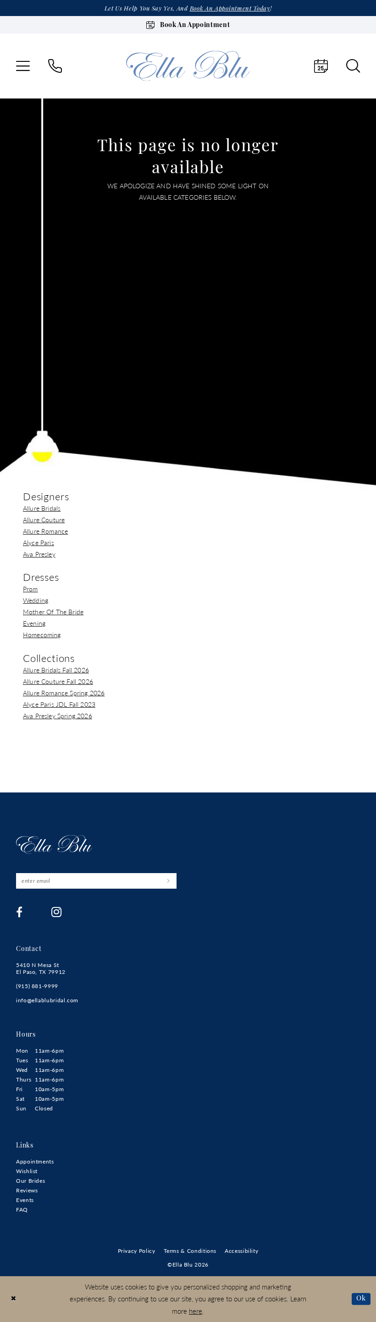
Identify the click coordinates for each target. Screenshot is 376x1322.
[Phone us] (55, 66)
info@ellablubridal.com (47, 1000)
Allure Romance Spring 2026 (64, 692)
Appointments (35, 1161)
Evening (34, 623)
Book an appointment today (230, 9)
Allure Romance (45, 530)
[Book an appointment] (321, 66)
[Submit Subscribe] (168, 881)
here (195, 1311)
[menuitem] (23, 66)
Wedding (35, 600)
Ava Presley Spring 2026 (57, 715)
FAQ (22, 1209)
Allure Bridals (42, 508)
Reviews (27, 1190)
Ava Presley (39, 553)
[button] (23, 66)
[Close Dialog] (14, 1299)
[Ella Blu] (188, 65)
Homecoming (42, 634)
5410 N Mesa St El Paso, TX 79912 (41, 968)
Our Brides (30, 1181)
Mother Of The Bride (53, 611)
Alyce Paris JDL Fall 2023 (59, 704)
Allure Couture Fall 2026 (58, 681)
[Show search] (353, 66)
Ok (361, 1298)
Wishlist (27, 1171)
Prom (30, 588)
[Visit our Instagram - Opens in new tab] (56, 912)
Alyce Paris (38, 542)
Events (25, 1200)
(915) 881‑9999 (37, 986)
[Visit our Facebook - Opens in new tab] (19, 912)
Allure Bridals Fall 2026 (56, 669)
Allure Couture (44, 519)
